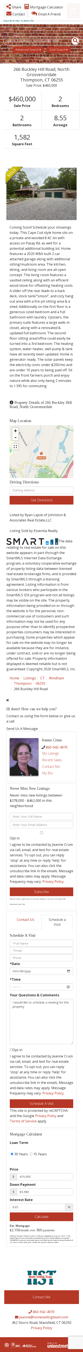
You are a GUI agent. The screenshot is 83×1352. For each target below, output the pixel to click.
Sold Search (57, 50)
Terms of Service (23, 1121)
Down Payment (23, 1184)
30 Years (20, 1154)
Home (14, 678)
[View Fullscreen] (15, 446)
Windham (56, 678)
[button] (73, 41)
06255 (40, 683)
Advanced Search (27, 50)
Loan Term (19, 1142)
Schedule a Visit (57, 922)
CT (42, 678)
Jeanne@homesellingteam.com (43, 1317)
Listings (29, 678)
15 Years (39, 1154)
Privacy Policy (53, 881)
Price (14, 1169)
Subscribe (41, 891)
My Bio (47, 773)
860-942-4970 (56, 747)
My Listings (50, 753)
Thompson (22, 683)
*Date (15, 963)
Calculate (42, 1216)
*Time (15, 979)
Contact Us (25, 919)
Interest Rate (21, 1199)
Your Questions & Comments (34, 995)
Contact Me (51, 766)
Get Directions (42, 500)
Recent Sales (52, 760)
